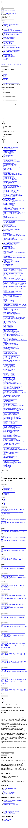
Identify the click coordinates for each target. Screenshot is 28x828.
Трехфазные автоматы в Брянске (11, 452)
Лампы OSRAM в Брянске (9, 368)
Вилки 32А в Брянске (8, 316)
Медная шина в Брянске (9, 379)
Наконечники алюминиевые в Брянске (12, 384)
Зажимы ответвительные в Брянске (12, 345)
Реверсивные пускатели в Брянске (11, 417)
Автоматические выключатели (11, 24)
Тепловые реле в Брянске (9, 444)
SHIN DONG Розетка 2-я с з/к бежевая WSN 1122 (13, 662)
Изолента (5, 216)
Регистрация (4, 10)
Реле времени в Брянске (9, 419)
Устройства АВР (7, 259)
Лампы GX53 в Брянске (9, 366)
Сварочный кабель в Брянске (10, 431)
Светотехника (6, 48)
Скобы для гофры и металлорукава (12, 173)
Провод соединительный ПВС (10, 185)
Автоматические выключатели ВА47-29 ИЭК (14, 304)
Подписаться (4, 754)
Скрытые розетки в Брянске (10, 439)
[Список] (1, 497)
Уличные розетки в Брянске (10, 456)
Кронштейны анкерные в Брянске (11, 362)
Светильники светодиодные (10, 237)
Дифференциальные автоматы (10, 209)
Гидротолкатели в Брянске (9, 322)
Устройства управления (9, 55)
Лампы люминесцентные (9, 159)
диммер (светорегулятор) (9, 104)
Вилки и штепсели (8, 264)
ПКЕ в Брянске (7, 401)
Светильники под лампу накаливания (12, 234)
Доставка (5, 791)
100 (4, 504)
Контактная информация (9, 788)
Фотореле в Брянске (8, 457)
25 (4, 500)
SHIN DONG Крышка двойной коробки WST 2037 (13, 531)
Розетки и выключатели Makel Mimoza (12, 272)
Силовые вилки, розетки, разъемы (11, 50)
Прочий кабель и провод (9, 187)
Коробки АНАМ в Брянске (10, 358)
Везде (4, 22)
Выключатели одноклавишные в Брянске (13, 318)
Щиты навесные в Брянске (10, 461)
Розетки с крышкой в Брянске (10, 428)
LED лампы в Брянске (8, 300)
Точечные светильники (9, 238)
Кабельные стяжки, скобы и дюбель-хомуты (14, 220)
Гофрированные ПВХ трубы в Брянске (13, 333)
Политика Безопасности (9, 792)
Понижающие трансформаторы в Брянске (13, 405)
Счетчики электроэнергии (9, 52)
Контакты (5, 78)
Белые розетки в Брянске (9, 312)
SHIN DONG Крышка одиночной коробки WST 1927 (14, 626)
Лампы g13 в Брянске (8, 365)
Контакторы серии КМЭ (9, 191)
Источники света (7, 29)
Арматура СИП (7, 25)
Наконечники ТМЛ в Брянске (10, 391)
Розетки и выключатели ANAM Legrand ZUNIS (15, 268)
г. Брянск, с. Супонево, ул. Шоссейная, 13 (11, 64)
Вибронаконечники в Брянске (10, 314)
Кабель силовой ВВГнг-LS (10, 179)
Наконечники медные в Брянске (11, 388)
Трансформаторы (7, 54)
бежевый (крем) (7, 126)
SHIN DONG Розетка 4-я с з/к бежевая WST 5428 (13, 691)
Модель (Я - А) (7, 494)
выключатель (6, 92)
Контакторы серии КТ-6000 (10, 192)
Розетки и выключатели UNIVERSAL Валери (14, 279)
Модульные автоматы (8, 152)
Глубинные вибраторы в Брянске (11, 323)
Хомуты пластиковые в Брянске (11, 458)
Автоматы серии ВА (8, 151)
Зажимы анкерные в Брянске (10, 344)
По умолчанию (7, 486)
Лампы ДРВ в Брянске (9, 373)
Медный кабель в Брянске (9, 380)
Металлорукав (6, 172)
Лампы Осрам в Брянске (9, 378)
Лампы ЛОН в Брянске (9, 377)
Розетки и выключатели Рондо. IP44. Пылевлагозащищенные (12, 292)
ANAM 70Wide (7, 262)
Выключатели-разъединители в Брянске (13, 320)
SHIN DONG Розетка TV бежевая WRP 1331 (11, 559)
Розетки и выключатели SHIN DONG (12, 278)
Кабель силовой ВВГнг (9, 178)
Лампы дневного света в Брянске (11, 371)
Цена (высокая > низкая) (9, 492)
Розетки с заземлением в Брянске (11, 427)
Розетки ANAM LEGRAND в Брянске (12, 425)
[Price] (4, 497)
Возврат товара (7, 819)
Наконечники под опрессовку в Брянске (13, 390)
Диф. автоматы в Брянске (9, 343)
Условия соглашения (8, 793)
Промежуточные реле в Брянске (11, 413)
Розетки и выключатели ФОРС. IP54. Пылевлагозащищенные (12, 294)
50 (4, 502)
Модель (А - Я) (7, 493)
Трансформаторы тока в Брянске (11, 448)
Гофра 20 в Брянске (8, 326)
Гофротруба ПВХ (7, 168)
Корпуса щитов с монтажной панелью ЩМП (14, 257)
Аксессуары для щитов (9, 249)
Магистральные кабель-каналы (11, 170)
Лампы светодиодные (8, 163)
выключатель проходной (9, 96)
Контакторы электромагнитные (11, 34)
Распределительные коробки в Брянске (13, 416)
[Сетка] (2, 497)
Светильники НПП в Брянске (10, 435)
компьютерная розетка (8, 108)
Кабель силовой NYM (8, 176)
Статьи (5, 76)
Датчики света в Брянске (9, 338)
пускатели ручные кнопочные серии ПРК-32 (14, 200)
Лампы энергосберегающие (10, 164)
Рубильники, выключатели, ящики (11, 47)
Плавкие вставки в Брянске (10, 403)
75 (4, 503)
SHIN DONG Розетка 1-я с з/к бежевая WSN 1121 (13, 654)
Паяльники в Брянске (8, 400)
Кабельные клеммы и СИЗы (10, 217)
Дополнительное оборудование (11, 211)
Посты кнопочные (7, 42)
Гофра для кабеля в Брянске (10, 329)
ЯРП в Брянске (7, 465)
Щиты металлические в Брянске (11, 460)
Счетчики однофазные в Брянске (11, 440)
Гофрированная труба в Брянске (11, 331)
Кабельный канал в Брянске (10, 353)
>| (3, 702)
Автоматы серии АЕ (8, 148)
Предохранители (7, 43)
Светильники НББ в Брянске (10, 434)
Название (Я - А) (7, 489)
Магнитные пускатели (9, 38)
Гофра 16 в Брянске (8, 325)
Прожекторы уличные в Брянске (11, 412)
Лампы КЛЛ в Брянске (9, 375)
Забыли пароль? (11, 10)
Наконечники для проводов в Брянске (12, 386)
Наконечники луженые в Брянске (11, 387)
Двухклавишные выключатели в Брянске (13, 339)
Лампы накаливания (8, 160)
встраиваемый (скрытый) (9, 131)
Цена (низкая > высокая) (9, 490)
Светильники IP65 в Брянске (10, 432)
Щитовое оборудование (9, 56)
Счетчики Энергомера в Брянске (11, 443)
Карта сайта (6, 820)
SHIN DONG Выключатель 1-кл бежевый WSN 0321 (13, 568)
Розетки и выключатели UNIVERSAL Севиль (14, 283)
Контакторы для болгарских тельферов (13, 195)
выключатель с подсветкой (10, 100)
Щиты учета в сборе (8, 260)
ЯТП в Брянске (7, 466)
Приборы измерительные (9, 45)
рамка (4, 120)
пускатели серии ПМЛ (9, 205)
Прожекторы (6, 233)
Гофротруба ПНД (7, 169)
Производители (7, 794)
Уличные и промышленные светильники (13, 239)
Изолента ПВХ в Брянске (9, 347)
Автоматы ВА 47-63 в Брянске (10, 309)
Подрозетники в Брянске (9, 404)
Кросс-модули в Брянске (9, 364)
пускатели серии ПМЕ (9, 204)
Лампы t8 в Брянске (8, 370)
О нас (4, 75)
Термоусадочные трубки (9, 222)
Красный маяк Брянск (8, 361)
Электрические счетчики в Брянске (12, 462)
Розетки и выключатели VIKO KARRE (13, 285)
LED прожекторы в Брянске (10, 301)
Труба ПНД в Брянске (8, 453)
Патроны (5, 231)
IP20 (4, 136)
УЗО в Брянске (7, 454)
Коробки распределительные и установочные (14, 266)
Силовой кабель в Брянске (9, 438)
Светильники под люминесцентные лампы (14, 235)
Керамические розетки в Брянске (11, 355)
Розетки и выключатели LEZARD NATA (13, 270)
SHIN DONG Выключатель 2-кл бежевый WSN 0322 (13, 598)
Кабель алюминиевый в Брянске (11, 348)
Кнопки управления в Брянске (10, 357)
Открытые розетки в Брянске (10, 397)
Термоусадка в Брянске (9, 445)
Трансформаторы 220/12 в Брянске (11, 447)
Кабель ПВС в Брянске (9, 349)
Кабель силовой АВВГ (9, 177)
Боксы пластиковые (8, 251)
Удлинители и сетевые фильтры (11, 297)
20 (4, 499)
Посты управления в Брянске (10, 406)
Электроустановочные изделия (11, 58)
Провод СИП (6, 183)
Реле (4, 46)
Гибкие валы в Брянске (9, 321)
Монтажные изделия (8, 41)
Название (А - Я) (7, 488)
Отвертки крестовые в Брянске (11, 396)
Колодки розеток (7, 265)
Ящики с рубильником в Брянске (11, 467)
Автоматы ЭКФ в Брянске (9, 310)
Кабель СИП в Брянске (9, 351)
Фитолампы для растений (9, 165)
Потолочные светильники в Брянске (12, 408)
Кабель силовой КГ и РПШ (10, 181)
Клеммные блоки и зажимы (10, 221)
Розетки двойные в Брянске (10, 426)
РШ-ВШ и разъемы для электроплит (12, 296)
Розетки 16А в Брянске (9, 422)
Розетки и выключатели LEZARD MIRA (13, 269)
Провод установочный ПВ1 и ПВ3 (12, 186)
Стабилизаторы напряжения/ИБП (11, 51)
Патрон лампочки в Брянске (10, 399)
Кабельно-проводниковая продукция (12, 32)
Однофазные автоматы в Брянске (11, 395)
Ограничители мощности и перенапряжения (14, 212)
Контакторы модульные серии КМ (11, 194)
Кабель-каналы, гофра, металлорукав (12, 30)
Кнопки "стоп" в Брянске (9, 356)
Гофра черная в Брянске (9, 330)
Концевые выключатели (9, 35)
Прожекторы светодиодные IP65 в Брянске (14, 410)
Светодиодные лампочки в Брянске (12, 436)
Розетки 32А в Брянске (9, 423)
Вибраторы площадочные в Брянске (12, 313)
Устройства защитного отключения (12, 213)
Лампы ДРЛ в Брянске (8, 374)
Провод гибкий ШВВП (9, 182)
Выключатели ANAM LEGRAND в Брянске (14, 317)
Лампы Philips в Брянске (9, 369)
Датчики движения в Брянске (10, 334)
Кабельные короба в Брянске (10, 352)
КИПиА (5, 33)
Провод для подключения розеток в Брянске (14, 409)
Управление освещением (9, 240)
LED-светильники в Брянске (10, 303)
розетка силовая (7, 116)
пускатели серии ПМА (9, 203)
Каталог (5, 59)
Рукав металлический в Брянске (11, 430)
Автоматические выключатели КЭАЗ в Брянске (15, 305)
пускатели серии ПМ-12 (9, 201)
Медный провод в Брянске (10, 382)
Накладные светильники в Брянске (12, 383)
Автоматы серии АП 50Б (9, 150)
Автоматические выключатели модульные (13, 208)
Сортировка (3, 484)
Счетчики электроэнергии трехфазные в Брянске (15, 441)
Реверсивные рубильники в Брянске (12, 418)
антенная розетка (7, 112)
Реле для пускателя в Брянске (10, 421)
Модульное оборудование (9, 39)
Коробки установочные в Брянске (11, 360)
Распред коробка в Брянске (10, 414)
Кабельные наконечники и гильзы (11, 218)
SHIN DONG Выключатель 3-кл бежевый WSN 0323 (13, 617)
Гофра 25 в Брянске (8, 327)
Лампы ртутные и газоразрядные (11, 161)
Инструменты (6, 28)
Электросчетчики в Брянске (10, 464)
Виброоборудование (8, 26)
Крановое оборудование (9, 37)
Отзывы (5, 79)
